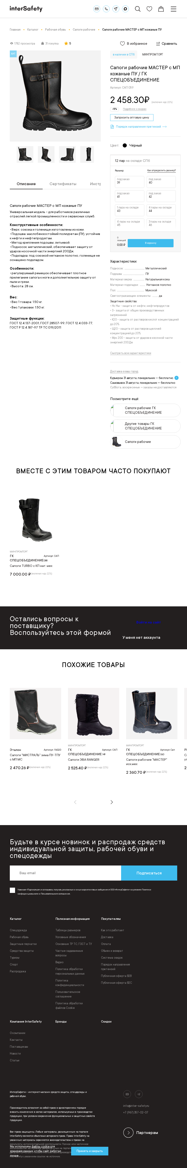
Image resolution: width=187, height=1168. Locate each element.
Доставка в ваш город (124, 371)
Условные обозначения (70, 937)
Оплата (106, 944)
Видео (59, 962)
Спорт (14, 964)
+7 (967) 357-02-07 (135, 1112)
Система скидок (112, 957)
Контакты (16, 1040)
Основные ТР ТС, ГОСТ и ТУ (73, 944)
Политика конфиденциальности (69, 983)
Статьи (14, 1060)
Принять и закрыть (90, 1151)
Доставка (107, 937)
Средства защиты (22, 950)
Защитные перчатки (23, 944)
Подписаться (149, 873)
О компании (17, 1033)
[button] (75, 802)
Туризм (14, 957)
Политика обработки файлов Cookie (69, 1006)
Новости (15, 1053)
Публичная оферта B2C (116, 982)
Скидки (106, 1021)
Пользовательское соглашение (67, 994)
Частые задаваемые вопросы (69, 953)
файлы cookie (40, 1146)
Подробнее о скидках (134, 109)
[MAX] (125, 8)
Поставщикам (19, 1046)
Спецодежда (18, 930)
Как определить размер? (161, 170)
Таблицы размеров (67, 930)
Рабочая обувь (19, 937)
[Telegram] (115, 8)
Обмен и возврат (112, 950)
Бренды (61, 1021)
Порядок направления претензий (115, 967)
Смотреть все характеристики (130, 353)
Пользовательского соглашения (55, 894)
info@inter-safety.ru (136, 1105)
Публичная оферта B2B (116, 976)
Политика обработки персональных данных (70, 971)
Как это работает (112, 930)
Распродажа (18, 971)
